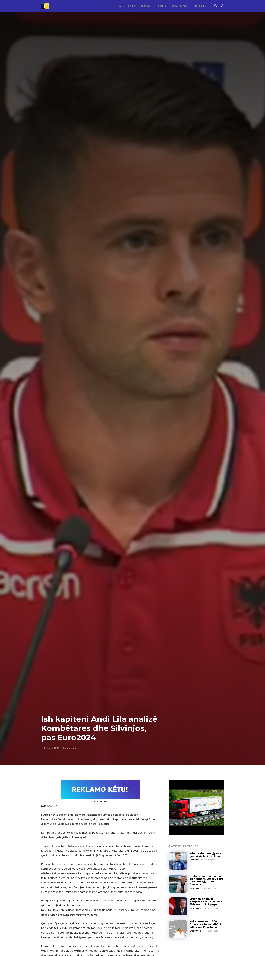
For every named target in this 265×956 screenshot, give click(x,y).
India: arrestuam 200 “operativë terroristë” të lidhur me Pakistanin (205, 924)
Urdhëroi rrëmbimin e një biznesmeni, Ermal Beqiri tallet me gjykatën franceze (206, 880)
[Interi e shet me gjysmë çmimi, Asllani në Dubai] (178, 861)
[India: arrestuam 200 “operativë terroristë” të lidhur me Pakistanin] (178, 929)
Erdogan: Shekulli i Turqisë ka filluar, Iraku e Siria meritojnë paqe (206, 901)
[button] (215, 6)
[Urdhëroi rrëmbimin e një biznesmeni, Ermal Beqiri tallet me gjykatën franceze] (178, 884)
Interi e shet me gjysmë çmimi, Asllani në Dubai (205, 855)
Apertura (194, 860)
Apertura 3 (195, 908)
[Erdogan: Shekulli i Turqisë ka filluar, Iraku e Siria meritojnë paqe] (178, 906)
